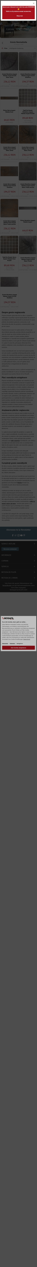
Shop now (20, 16)
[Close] (34, 3)
